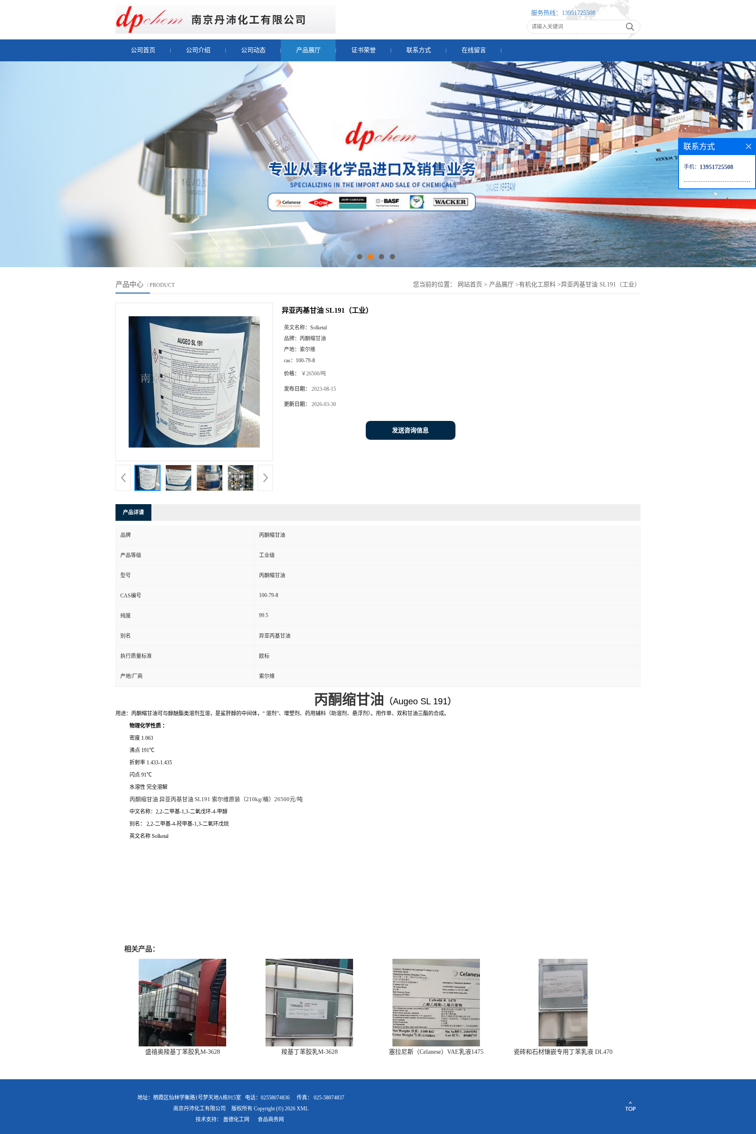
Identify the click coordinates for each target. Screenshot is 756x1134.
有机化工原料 (537, 284)
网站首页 (470, 284)
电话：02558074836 (267, 1098)
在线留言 (474, 50)
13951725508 (578, 13)
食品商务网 (271, 1119)
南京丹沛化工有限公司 (199, 1109)
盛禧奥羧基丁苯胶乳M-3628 (182, 1052)
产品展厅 (308, 50)
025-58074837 (329, 1098)
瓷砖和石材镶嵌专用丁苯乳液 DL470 (563, 1052)
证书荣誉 (363, 50)
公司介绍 (198, 50)
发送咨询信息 (410, 430)
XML (302, 1109)
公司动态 (253, 50)
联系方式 (418, 50)
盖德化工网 (236, 1119)
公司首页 (143, 50)
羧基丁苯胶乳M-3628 (309, 1052)
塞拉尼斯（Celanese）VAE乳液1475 (436, 1052)
